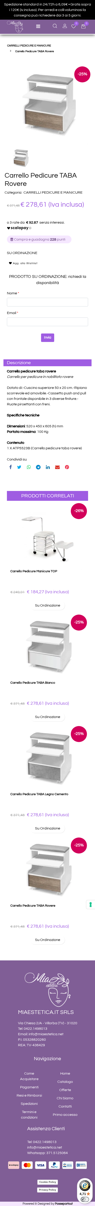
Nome (13, 293)
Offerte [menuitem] (65, 1090)
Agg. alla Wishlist (25, 263)
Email (12, 313)
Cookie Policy (47, 1182)
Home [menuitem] (65, 1073)
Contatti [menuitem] (65, 1106)
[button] (47, 104)
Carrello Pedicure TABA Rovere (32, 905)
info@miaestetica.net (46, 1034)
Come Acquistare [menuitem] (29, 1076)
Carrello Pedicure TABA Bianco (32, 682)
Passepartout (64, 1203)
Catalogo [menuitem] (65, 1082)
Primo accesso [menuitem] (65, 1115)
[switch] (85, 1199)
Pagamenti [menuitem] (29, 1087)
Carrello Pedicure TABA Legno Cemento (39, 794)
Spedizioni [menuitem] (29, 1104)
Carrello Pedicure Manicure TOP (33, 571)
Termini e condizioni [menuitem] (29, 1114)
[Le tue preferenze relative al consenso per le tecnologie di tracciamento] (90, 904)
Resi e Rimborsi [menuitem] (29, 1095)
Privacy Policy (47, 1189)
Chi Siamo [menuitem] (65, 1098)
